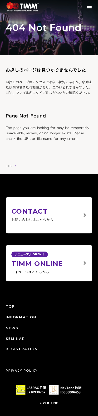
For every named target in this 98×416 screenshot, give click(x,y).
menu (89, 8)
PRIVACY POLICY (22, 370)
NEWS (12, 328)
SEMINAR (15, 339)
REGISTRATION (22, 349)
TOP (9, 166)
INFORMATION (21, 317)
